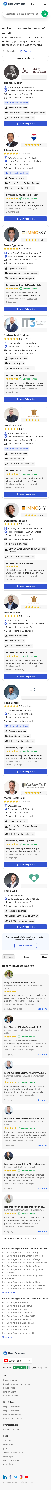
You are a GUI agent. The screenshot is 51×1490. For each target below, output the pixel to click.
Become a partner (11, 1429)
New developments (12, 1414)
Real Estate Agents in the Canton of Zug (20, 1252)
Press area (8, 1444)
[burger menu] (45, 4)
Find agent (15, 1238)
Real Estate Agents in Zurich (15, 1302)
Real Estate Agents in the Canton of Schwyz (22, 1266)
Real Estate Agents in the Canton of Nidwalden (23, 1285)
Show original (32, 208)
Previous (8, 957)
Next (44, 957)
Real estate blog (10, 1395)
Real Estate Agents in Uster (14, 1309)
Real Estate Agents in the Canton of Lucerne (22, 1288)
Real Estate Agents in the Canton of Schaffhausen (24, 1262)
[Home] (5, 1238)
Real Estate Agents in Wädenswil (17, 1319)
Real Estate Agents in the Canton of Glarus (21, 1282)
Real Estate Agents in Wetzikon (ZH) (18, 1322)
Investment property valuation (17, 1384)
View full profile (27, 123)
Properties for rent (11, 1410)
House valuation (10, 1380)
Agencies (11, 51)
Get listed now (25, 945)
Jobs (5, 1448)
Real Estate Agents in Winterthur (17, 1306)
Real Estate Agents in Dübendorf (17, 1312)
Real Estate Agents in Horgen (15, 1326)
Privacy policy (9, 1456)
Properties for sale (11, 1406)
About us (7, 1440)
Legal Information (11, 1460)
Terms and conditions (13, 1452)
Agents (27, 51)
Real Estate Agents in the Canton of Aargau (22, 1259)
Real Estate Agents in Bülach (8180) (18, 1333)
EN (32, 3)
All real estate (9, 1464)
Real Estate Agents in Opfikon (15, 1329)
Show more (7, 1292)
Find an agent (9, 1391)
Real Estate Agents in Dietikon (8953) (18, 1316)
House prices (9, 1388)
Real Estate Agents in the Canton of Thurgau (22, 1256)
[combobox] (25, 14)
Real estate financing (12, 1418)
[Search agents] (44, 13)
